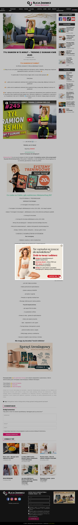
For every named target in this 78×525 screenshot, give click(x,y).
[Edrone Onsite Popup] (39, 262)
